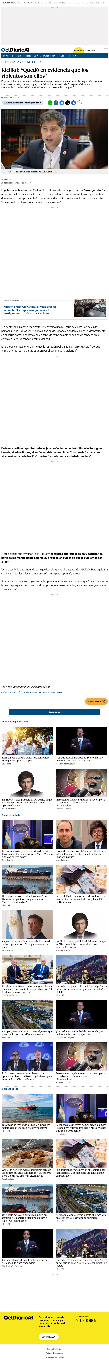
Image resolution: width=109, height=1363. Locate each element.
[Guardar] (79, 102)
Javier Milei (57, 3)
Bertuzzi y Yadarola (96, 3)
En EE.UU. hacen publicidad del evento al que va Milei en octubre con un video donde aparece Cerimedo (27, 802)
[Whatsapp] (50, 102)
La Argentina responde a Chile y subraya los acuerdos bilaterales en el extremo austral (26, 1126)
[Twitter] (67, 102)
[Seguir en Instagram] (87, 1320)
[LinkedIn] (73, 102)
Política (6, 56)
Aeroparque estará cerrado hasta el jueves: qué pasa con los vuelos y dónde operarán (27, 1033)
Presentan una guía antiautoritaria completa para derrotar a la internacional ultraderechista (80, 802)
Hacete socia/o (79, 50)
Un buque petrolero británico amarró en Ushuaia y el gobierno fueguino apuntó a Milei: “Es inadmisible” (24, 899)
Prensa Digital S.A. (54, 1349)
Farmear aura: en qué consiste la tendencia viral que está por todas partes (25, 759)
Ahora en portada (11, 815)
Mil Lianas (62, 56)
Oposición (34, 3)
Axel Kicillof (15, 692)
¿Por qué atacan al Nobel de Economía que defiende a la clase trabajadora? (79, 759)
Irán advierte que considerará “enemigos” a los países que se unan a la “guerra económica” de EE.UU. (81, 989)
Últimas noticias (10, 1088)
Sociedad (27, 56)
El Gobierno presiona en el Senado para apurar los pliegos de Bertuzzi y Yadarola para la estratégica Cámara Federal (27, 1076)
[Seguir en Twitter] (77, 1320)
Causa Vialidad (56, 692)
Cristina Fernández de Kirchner (35, 692)
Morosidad (77, 3)
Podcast (72, 56)
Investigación (49, 56)
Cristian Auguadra (67, 3)
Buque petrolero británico (45, 3)
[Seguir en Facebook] (80, 1320)
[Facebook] (56, 102)
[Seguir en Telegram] (83, 1320)
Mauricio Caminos (9, 809)
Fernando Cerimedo (24, 3)
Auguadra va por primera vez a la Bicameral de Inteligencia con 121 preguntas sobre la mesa (26, 944)
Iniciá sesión (91, 50)
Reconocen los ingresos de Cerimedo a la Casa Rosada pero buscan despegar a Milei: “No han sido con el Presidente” (27, 853)
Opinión (37, 56)
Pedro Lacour (7, 860)
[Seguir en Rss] (95, 1320)
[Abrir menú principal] (106, 50)
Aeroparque (85, 3)
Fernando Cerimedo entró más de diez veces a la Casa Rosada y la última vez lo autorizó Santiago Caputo (81, 853)
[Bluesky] (61, 102)
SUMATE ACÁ (48, 1336)
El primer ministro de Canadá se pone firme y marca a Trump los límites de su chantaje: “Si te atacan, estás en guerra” (27, 989)
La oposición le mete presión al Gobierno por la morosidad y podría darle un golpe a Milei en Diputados (80, 899)
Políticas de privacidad (54, 1353)
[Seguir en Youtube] (91, 1320)
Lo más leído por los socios (15, 721)
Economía (16, 56)
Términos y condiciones (54, 1357)
